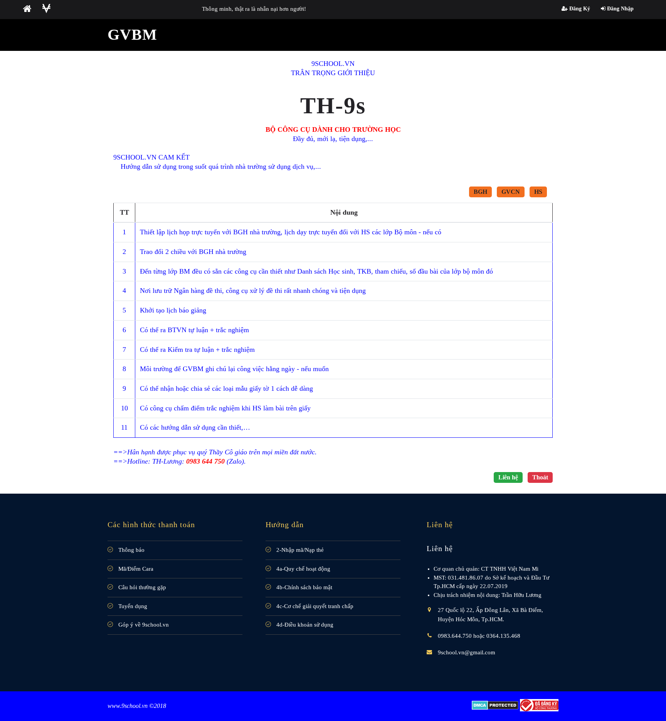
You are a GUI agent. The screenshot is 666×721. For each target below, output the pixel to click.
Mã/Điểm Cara (135, 569)
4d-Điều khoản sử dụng (304, 625)
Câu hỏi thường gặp (141, 587)
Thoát (540, 477)
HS (538, 191)
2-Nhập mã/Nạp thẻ (299, 550)
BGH (480, 191)
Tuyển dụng (132, 606)
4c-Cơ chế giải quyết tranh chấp (314, 606)
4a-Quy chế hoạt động (302, 569)
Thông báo (131, 550)
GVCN (510, 191)
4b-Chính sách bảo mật (303, 587)
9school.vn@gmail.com (466, 652)
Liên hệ (508, 477)
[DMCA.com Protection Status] (495, 704)
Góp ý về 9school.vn (143, 625)
